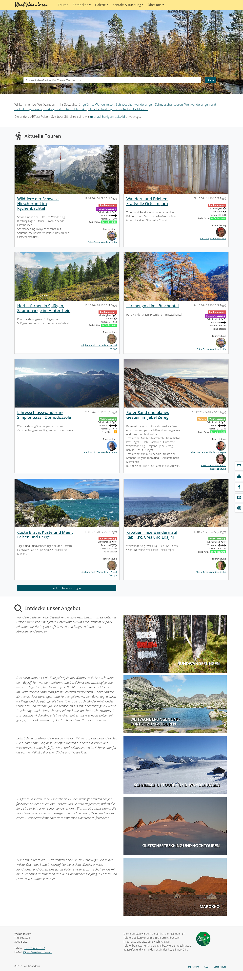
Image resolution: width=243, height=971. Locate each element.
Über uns (155, 5)
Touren (63, 5)
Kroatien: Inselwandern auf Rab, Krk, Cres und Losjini (151, 534)
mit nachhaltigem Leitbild (107, 116)
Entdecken (80, 5)
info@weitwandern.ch (39, 952)
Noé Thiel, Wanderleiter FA (213, 238)
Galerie (100, 5)
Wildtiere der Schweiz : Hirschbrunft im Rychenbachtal (38, 203)
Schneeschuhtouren (169, 104)
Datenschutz (220, 966)
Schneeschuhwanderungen (135, 104)
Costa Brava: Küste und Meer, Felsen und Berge (45, 534)
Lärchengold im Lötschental (152, 305)
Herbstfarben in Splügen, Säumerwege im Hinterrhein (43, 308)
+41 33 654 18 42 (34, 948)
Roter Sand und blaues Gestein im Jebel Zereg (147, 415)
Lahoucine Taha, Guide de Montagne (208, 452)
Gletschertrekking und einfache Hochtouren (118, 109)
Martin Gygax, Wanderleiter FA (211, 571)
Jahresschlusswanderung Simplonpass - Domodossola (44, 415)
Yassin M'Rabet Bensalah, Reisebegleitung (213, 467)
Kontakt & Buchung (126, 5)
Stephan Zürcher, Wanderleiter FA (100, 452)
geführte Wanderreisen (98, 104)
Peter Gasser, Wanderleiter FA (102, 242)
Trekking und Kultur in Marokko (64, 109)
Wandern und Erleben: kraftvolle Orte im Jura (147, 201)
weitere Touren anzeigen (67, 588)
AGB (206, 966)
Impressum (193, 966)
